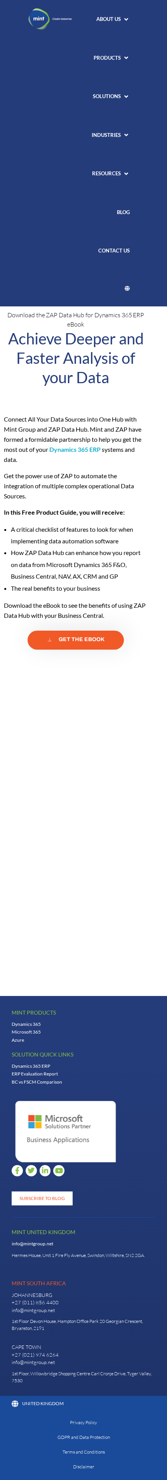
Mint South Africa (39, 1283)
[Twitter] (31, 1170)
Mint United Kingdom (43, 1232)
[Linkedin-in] (45, 1170)
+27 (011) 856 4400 (35, 1302)
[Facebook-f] (17, 1170)
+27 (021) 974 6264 (35, 1355)
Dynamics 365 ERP (75, 449)
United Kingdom (43, 1403)
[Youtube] (58, 1170)
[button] (113, 19)
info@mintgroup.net (32, 1244)
